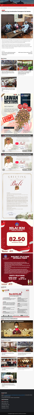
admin (3, 91)
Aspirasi (19, 69)
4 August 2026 (6, 355)
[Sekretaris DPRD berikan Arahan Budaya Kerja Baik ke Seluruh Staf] (9, 65)
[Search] (31, 5)
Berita (2, 69)
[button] (2, 5)
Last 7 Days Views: (4, 404)
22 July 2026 (6, 370)
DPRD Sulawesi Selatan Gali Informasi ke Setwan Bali (25, 52)
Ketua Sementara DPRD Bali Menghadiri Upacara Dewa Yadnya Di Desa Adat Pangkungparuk (8, 53)
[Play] (2, 337)
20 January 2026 (7, 91)
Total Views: (3, 406)
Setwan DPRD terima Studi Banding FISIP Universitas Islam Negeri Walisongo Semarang (24, 72)
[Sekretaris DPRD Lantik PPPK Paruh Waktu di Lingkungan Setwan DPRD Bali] (9, 82)
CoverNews (20, 413)
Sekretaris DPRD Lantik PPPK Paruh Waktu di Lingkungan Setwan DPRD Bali (8, 89)
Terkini (8, 366)
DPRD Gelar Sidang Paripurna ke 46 (23, 368)
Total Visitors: (3, 407)
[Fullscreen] (31, 337)
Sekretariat (3, 10)
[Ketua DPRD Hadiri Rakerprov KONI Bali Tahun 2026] (9, 362)
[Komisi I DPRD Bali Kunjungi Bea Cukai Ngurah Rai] (9, 347)
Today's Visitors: (4, 403)
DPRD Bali (5, 366)
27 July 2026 (22, 355)
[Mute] (30, 337)
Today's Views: (3, 401)
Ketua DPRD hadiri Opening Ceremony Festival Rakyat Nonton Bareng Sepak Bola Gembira (8, 385)
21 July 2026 (22, 369)
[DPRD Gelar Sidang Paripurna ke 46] (25, 362)
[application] (17, 329)
